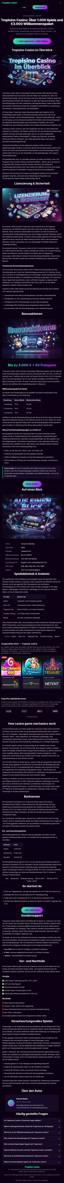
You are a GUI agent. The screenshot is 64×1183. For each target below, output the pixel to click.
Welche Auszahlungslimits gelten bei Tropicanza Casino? (25, 1162)
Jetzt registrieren (32, 910)
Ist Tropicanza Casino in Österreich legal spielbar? (22, 1120)
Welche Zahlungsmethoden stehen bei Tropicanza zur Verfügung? (28, 1126)
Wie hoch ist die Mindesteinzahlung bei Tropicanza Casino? (26, 1156)
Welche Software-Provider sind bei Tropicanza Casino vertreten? (28, 1150)
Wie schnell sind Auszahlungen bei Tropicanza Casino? (24, 1138)
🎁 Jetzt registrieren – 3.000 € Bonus (32, 41)
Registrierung (40, 7)
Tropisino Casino (9, 3)
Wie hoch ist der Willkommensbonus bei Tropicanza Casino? (26, 1132)
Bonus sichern (32, 484)
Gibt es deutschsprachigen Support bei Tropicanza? (23, 1144)
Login (24, 7)
